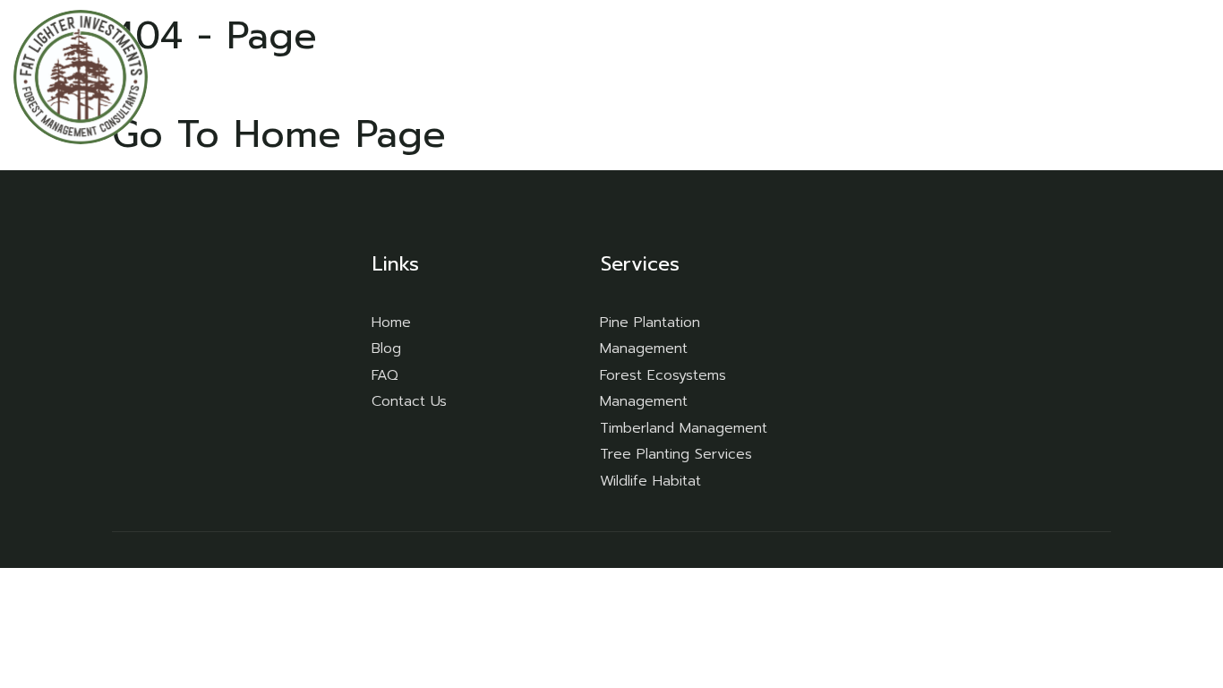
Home (775, 76)
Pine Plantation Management (650, 336)
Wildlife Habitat (650, 481)
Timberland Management (683, 428)
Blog (1041, 76)
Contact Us (1129, 76)
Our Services (874, 76)
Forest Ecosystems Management (663, 389)
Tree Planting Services (676, 454)
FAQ (980, 76)
